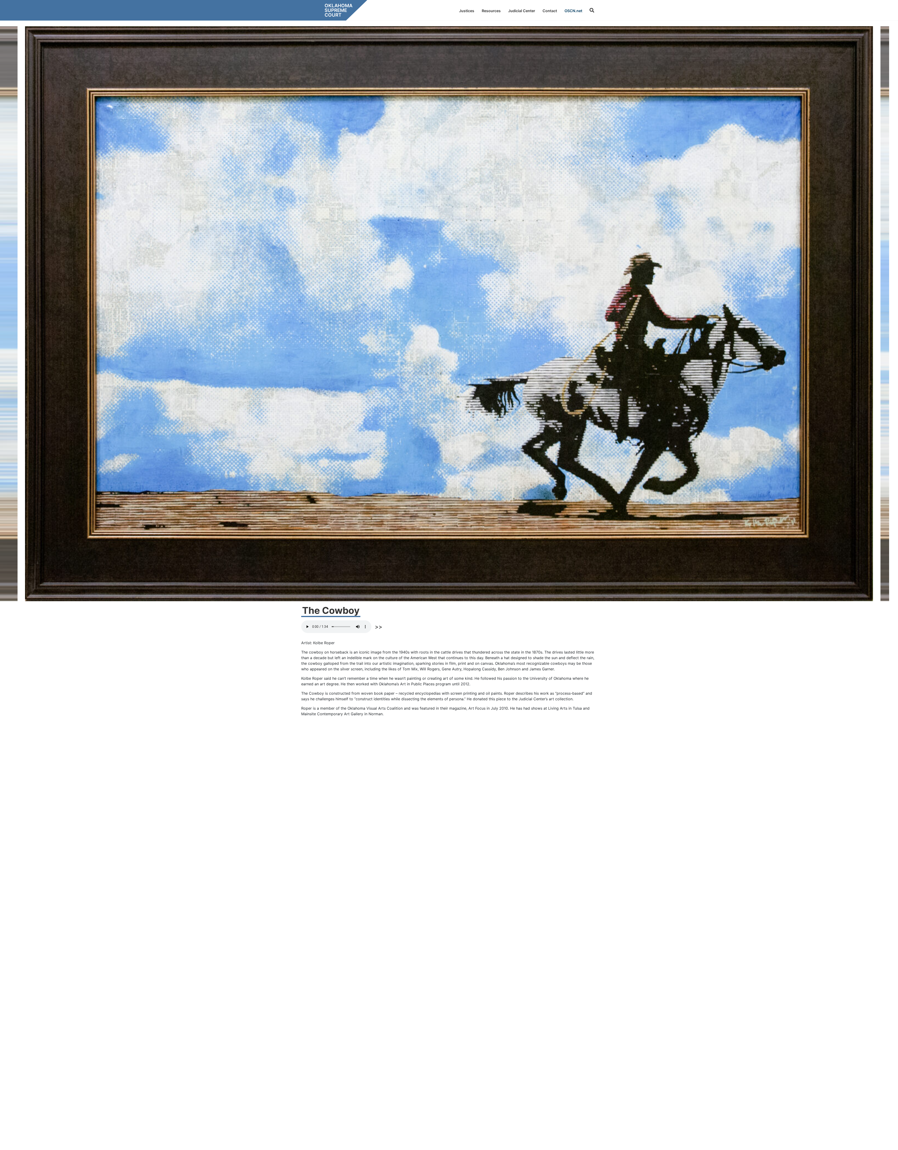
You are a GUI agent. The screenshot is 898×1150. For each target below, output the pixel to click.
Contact (550, 10)
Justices (466, 10)
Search (591, 10)
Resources (491, 10)
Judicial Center (521, 10)
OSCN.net (573, 10)
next (378, 627)
